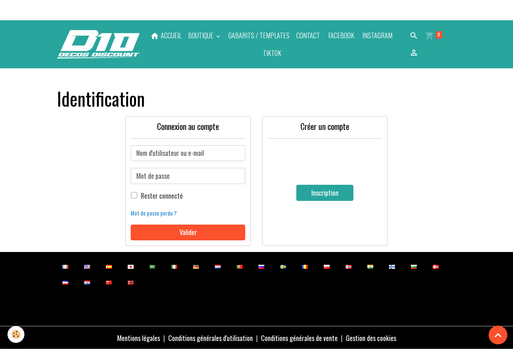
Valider (188, 232)
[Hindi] (370, 266)
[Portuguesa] (239, 266)
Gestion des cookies (371, 338)
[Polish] (326, 266)
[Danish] (435, 266)
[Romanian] (305, 266)
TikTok (271, 53)
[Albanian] (130, 282)
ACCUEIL (170, 35)
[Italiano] (174, 266)
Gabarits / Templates (259, 35)
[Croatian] (87, 282)
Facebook (340, 35)
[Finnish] (392, 266)
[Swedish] (283, 266)
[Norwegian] (348, 266)
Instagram (376, 35)
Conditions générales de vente (299, 338)
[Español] (109, 266)
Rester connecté (162, 196)
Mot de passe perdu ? (154, 213)
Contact (308, 35)
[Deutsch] (196, 266)
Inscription (324, 193)
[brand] (98, 44)
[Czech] (65, 282)
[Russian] (261, 266)
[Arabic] (152, 266)
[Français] (65, 266)
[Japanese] (130, 266)
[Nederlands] (218, 266)
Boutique (201, 35)
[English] (87, 266)
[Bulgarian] (414, 266)
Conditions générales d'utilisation (210, 338)
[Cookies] (16, 334)
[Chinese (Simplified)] (109, 282)
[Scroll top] (498, 335)
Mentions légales (138, 338)
